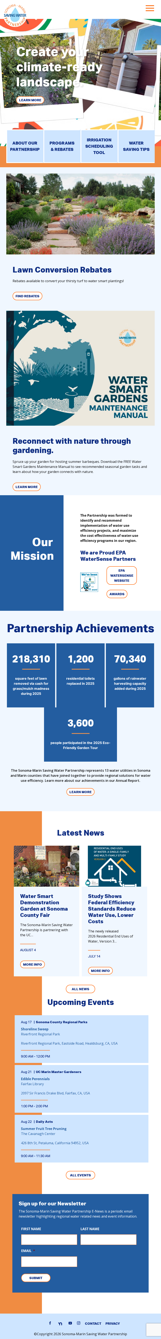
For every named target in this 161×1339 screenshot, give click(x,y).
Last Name (89, 1229)
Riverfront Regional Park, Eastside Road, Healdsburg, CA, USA (69, 1043)
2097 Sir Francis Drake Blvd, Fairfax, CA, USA (55, 1093)
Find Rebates (27, 296)
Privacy (112, 1323)
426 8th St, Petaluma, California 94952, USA (55, 1143)
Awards (117, 594)
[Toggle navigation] (151, 9)
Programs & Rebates (61, 146)
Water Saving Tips (136, 146)
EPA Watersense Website (121, 575)
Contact (93, 1323)
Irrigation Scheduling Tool (99, 146)
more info (32, 964)
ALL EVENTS (80, 1175)
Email (28, 1251)
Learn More (30, 100)
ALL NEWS (80, 989)
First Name (31, 1229)
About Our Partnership (25, 146)
